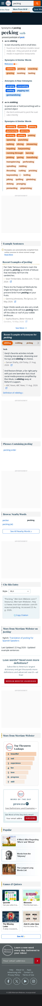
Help (11, 969)
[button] (21, 9)
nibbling (7, 343)
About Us (20, 969)
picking (30, 343)
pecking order (10, 450)
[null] (27, 803)
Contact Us (29, 972)
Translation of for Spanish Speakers (18, 639)
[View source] (11, 281)
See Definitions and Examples (20, 808)
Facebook (8, 981)
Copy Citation (22, 615)
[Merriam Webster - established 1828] (8, 3)
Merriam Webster (8, 950)
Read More (8, 254)
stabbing (18, 343)
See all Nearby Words (20, 531)
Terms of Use (28, 975)
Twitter (16, 981)
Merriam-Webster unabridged (21, 681)
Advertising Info (14, 972)
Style (5, 591)
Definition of (12, 392)
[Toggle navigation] (3, 3)
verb (22, 33)
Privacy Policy (14, 975)
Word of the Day (20, 799)
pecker (6, 520)
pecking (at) (8, 524)
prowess (19, 804)
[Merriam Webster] (20, 794)
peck (22, 37)
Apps (29, 969)
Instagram (33, 981)
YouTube (25, 981)
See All (20, 936)
